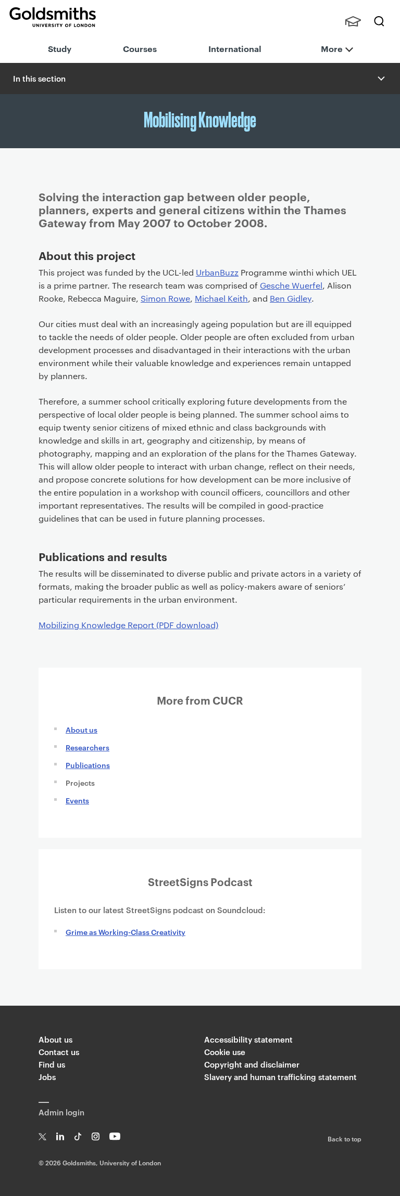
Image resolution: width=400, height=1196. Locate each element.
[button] (380, 78)
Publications (88, 765)
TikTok (78, 1136)
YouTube (114, 1136)
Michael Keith (221, 298)
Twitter (42, 1136)
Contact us (59, 1051)
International (234, 48)
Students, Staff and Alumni (353, 21)
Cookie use (224, 1051)
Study (59, 48)
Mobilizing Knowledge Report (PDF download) (128, 624)
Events (77, 800)
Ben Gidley (290, 298)
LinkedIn (60, 1136)
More (332, 48)
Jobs (47, 1076)
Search (379, 21)
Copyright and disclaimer (251, 1064)
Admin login (61, 1112)
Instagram (95, 1136)
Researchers (87, 747)
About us (81, 729)
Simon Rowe (165, 298)
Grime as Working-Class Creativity (125, 932)
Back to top (344, 1138)
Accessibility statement (248, 1039)
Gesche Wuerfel (291, 285)
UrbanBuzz (217, 272)
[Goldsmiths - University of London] (52, 17)
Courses (140, 48)
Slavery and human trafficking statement (280, 1076)
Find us (52, 1064)
